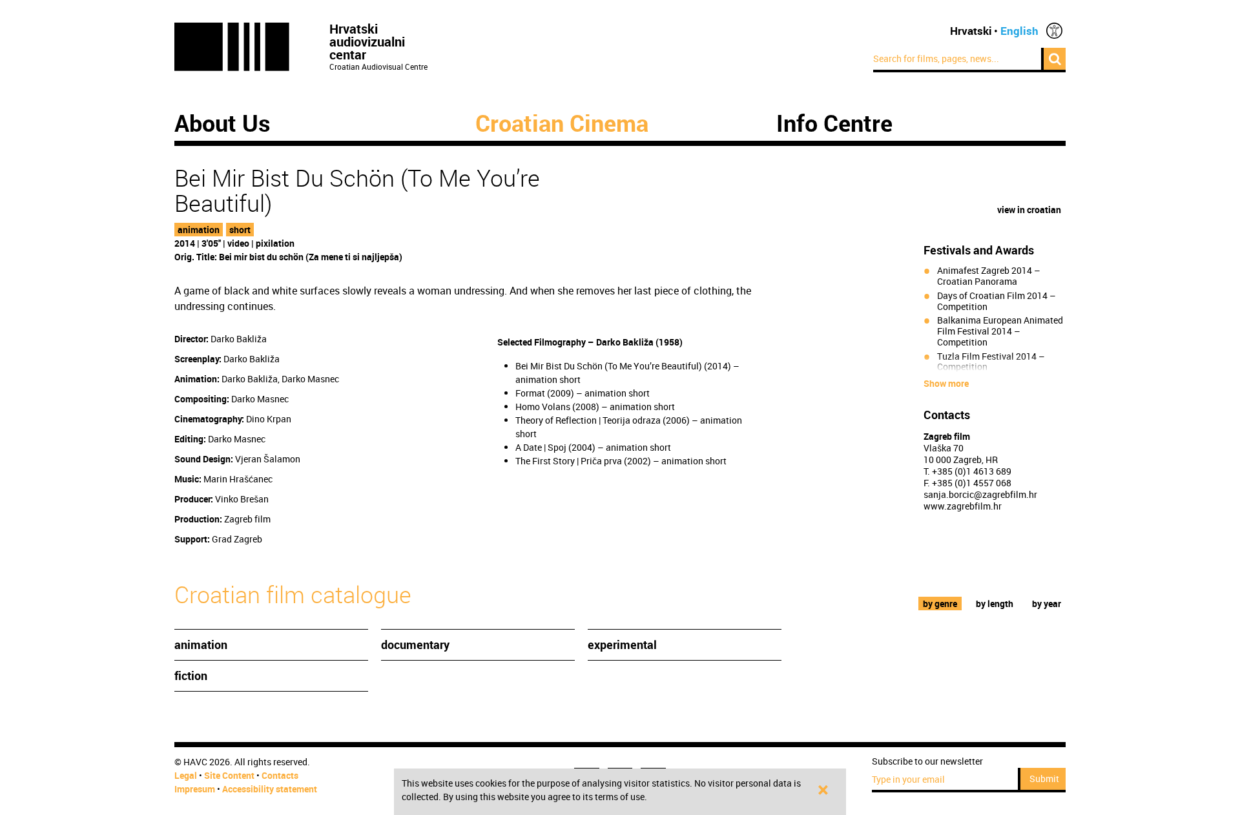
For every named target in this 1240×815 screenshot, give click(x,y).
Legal (185, 775)
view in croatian (1029, 209)
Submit (1044, 778)
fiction (190, 675)
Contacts (280, 775)
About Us (222, 122)
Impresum (194, 789)
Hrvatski (971, 30)
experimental (622, 644)
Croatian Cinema (561, 122)
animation (199, 229)
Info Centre (834, 122)
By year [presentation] (1046, 603)
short (240, 229)
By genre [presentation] (940, 603)
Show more (946, 383)
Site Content (229, 775)
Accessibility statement (269, 789)
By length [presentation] (994, 603)
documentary (415, 644)
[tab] (940, 603)
